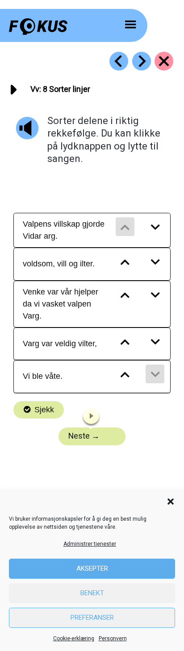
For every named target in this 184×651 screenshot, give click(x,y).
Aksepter (92, 568)
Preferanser (92, 618)
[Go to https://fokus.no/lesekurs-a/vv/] (164, 61)
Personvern (113, 638)
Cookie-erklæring (73, 638)
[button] (170, 501)
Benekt (92, 593)
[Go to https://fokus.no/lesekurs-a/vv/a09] (141, 61)
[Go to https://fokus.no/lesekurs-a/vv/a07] (119, 61)
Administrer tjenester (89, 544)
